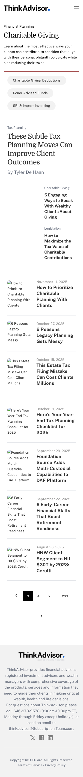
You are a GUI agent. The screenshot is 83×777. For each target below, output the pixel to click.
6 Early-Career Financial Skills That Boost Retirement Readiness (53, 516)
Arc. (40, 760)
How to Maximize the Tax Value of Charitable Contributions (58, 246)
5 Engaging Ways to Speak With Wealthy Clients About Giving (58, 206)
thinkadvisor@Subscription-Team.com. (41, 728)
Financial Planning (19, 26)
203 (65, 596)
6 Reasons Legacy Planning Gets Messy (54, 335)
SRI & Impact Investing (31, 106)
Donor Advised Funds (30, 93)
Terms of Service (30, 765)
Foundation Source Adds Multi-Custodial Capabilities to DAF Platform (53, 468)
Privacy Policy (55, 765)
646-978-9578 (26, 711)
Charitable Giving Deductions (37, 80)
